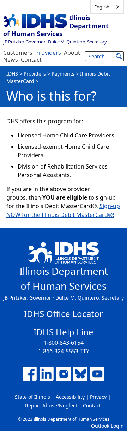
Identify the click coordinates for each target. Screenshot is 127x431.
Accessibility (70, 397)
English (101, 7)
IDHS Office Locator (63, 313)
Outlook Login (107, 426)
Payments (63, 73)
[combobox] (107, 7)
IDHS (12, 73)
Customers (17, 53)
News (10, 60)
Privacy (98, 397)
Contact (31, 60)
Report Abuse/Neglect (51, 405)
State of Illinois (32, 397)
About (72, 53)
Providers (48, 53)
